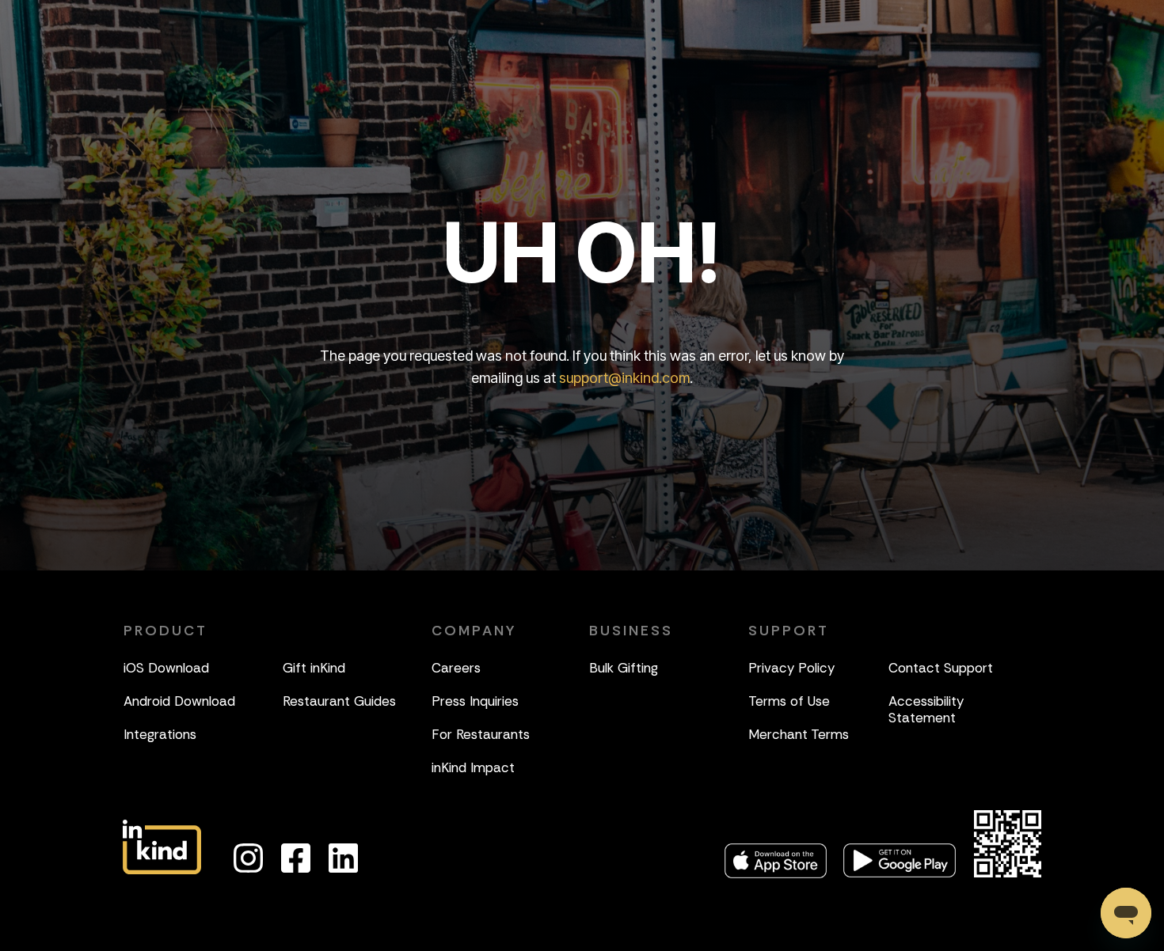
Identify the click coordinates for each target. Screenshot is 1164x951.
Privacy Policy (791, 667)
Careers (456, 667)
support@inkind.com (624, 377)
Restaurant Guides (339, 701)
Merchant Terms (798, 734)
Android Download (179, 701)
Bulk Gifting (623, 667)
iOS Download (166, 667)
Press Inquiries (475, 701)
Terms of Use (789, 701)
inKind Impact (473, 767)
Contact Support (940, 667)
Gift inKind (314, 667)
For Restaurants (481, 734)
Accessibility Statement (926, 709)
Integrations (160, 734)
